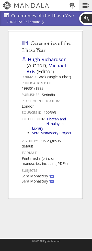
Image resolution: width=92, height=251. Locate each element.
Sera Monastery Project (51, 132)
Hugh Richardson (47, 59)
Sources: (14, 22)
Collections (32, 22)
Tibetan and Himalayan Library (49, 124)
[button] (85, 5)
